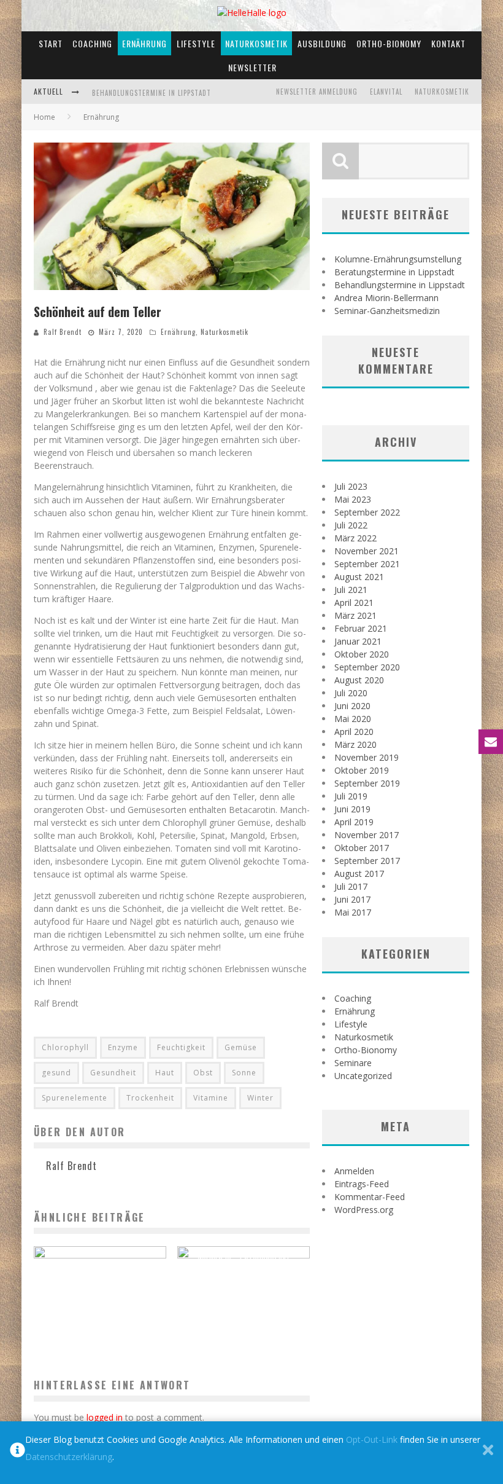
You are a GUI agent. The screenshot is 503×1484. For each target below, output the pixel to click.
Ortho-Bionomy (388, 43)
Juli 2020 (350, 693)
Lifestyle (196, 43)
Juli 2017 (350, 886)
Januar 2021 (358, 641)
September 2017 (367, 860)
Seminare (353, 1063)
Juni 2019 (352, 809)
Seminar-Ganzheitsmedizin (387, 310)
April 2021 (354, 602)
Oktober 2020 (361, 654)
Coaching (92, 43)
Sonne (244, 1072)
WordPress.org (363, 1209)
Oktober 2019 (361, 770)
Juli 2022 (350, 525)
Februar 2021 (360, 628)
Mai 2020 (352, 718)
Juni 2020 (352, 706)
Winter (260, 1098)
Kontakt (448, 43)
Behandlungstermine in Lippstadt (151, 93)
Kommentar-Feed (369, 1197)
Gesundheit (113, 1072)
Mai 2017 (352, 912)
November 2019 (366, 757)
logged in (104, 1417)
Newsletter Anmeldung (317, 91)
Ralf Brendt (63, 332)
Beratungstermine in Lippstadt (394, 272)
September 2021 (367, 564)
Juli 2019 (350, 796)
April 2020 (354, 731)
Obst (203, 1072)
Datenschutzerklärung (68, 1456)
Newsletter (252, 67)
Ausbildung (322, 43)
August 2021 (359, 577)
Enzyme (123, 1047)
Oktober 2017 (361, 848)
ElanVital (386, 91)
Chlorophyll (65, 1047)
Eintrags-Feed (361, 1184)
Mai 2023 (352, 499)
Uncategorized (363, 1076)
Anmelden (354, 1171)
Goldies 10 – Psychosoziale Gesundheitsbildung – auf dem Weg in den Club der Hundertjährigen (243, 1269)
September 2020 (367, 667)
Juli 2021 (350, 589)
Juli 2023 (350, 486)
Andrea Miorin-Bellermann (386, 298)
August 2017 (359, 873)
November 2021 (366, 551)
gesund (56, 1072)
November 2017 (366, 835)
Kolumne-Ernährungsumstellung (397, 259)
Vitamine (210, 1098)
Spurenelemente (74, 1098)
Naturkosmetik (256, 43)
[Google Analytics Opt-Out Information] (17, 1452)
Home (44, 117)
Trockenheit (150, 1098)
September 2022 (367, 512)
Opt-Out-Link (371, 1439)
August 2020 (359, 680)
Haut (164, 1072)
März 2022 (355, 538)
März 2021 (355, 615)
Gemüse (241, 1047)
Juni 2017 (352, 899)
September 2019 (367, 783)
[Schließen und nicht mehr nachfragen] (488, 1452)
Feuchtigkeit (181, 1047)
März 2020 (355, 744)
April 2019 (354, 822)
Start (51, 43)
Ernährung (144, 43)
